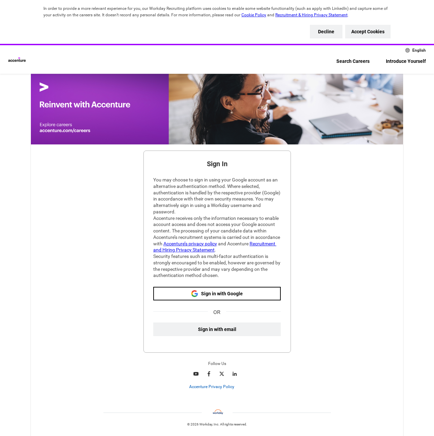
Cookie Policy (253, 15)
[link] (238, 387)
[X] (221, 374)
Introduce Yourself (406, 61)
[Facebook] (209, 374)
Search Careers (353, 61)
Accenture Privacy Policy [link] (211, 386)
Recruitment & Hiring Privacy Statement (311, 15)
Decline (326, 31)
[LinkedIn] (234, 374)
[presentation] (217, 386)
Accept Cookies (367, 31)
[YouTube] (196, 374)
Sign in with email (217, 329)
